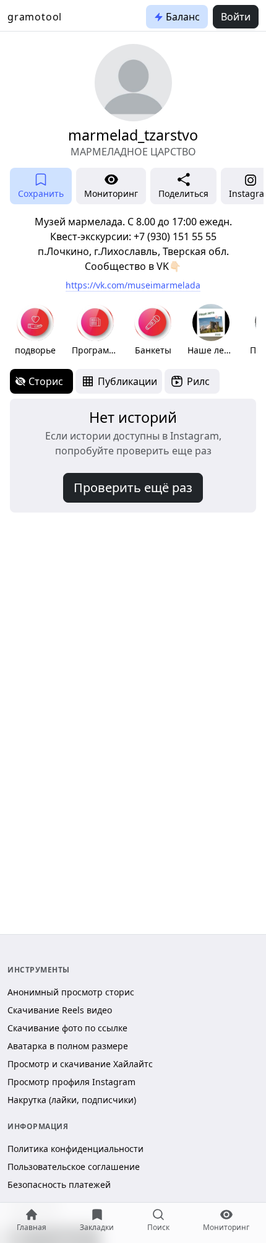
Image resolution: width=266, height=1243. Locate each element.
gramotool (34, 17)
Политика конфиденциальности (75, 1148)
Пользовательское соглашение (73, 1166)
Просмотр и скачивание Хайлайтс (80, 1064)
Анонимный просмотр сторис (70, 992)
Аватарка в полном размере (67, 1046)
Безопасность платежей (59, 1184)
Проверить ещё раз (133, 487)
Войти (236, 17)
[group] (35, 330)
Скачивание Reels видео (59, 1010)
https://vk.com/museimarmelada (133, 285)
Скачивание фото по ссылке (67, 1028)
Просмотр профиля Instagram (71, 1082)
